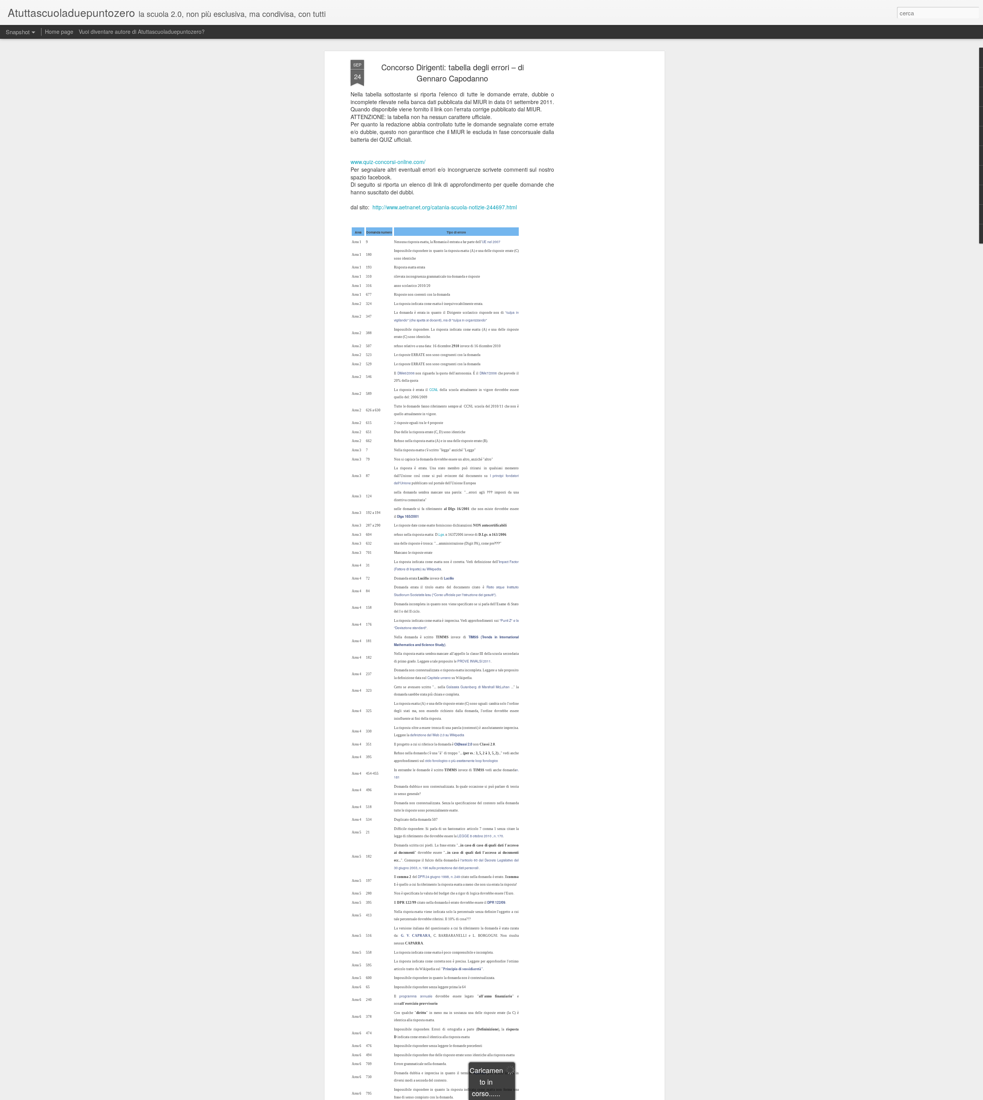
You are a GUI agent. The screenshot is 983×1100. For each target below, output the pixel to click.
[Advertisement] (596, 181)
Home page (59, 31)
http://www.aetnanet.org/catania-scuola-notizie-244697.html (444, 207)
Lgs (441, 534)
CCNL (433, 389)
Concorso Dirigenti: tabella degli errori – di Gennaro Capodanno (452, 72)
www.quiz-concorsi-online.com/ (388, 162)
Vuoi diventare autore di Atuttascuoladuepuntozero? (142, 31)
